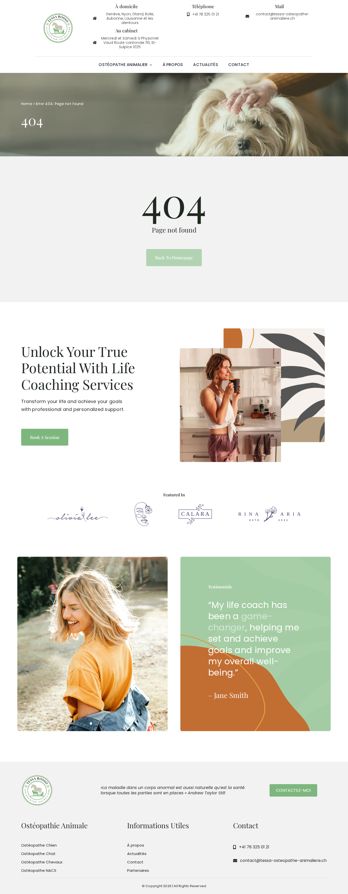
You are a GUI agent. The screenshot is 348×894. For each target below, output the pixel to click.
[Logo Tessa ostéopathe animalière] (58, 15)
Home (26, 103)
